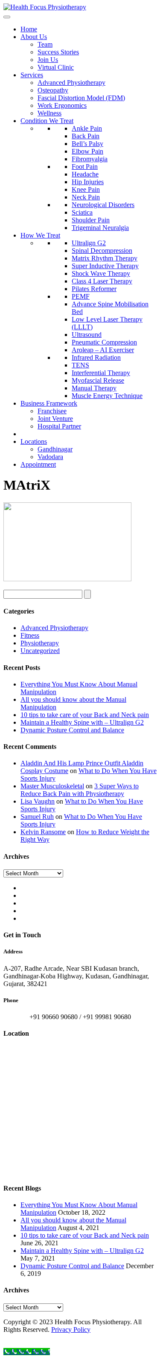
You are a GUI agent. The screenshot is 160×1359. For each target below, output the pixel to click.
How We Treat (40, 235)
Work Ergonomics (62, 105)
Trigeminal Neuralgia (100, 227)
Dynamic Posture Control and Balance (72, 730)
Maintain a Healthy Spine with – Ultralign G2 (82, 722)
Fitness (29, 635)
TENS (80, 365)
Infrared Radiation (96, 357)
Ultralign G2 (89, 243)
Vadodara (50, 456)
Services (31, 74)
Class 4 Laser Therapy (102, 281)
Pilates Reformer (94, 288)
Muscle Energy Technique (107, 395)
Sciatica (82, 212)
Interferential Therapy (101, 372)
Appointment (38, 464)
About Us (33, 36)
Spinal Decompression (102, 250)
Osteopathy (53, 90)
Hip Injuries (88, 181)
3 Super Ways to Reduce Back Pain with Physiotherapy (79, 789)
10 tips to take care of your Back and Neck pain (84, 714)
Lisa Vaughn (37, 801)
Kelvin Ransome (43, 831)
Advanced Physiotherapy (71, 82)
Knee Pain (86, 189)
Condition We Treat (46, 120)
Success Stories (58, 52)
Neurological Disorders (103, 204)
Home (28, 29)
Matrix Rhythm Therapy (104, 258)
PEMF (81, 296)
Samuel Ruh (37, 816)
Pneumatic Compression (104, 342)
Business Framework (48, 403)
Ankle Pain (87, 128)
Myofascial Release (98, 380)
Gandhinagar (55, 449)
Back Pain (85, 136)
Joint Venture (55, 418)
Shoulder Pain (91, 220)
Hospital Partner (59, 426)
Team (45, 44)
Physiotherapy (39, 643)
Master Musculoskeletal (52, 786)
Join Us (48, 59)
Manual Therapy (94, 388)
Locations (33, 441)
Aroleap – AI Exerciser (103, 349)
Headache (85, 174)
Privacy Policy (70, 1329)
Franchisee (52, 411)
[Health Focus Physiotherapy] (44, 7)
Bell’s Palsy (87, 143)
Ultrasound (87, 334)
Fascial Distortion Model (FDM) (81, 97)
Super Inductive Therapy (105, 265)
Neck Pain (86, 197)
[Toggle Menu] (6, 17)
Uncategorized (40, 650)
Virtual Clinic (56, 67)
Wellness (49, 113)
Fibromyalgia (90, 159)
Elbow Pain (87, 151)
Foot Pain (85, 166)
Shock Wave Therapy (101, 273)
